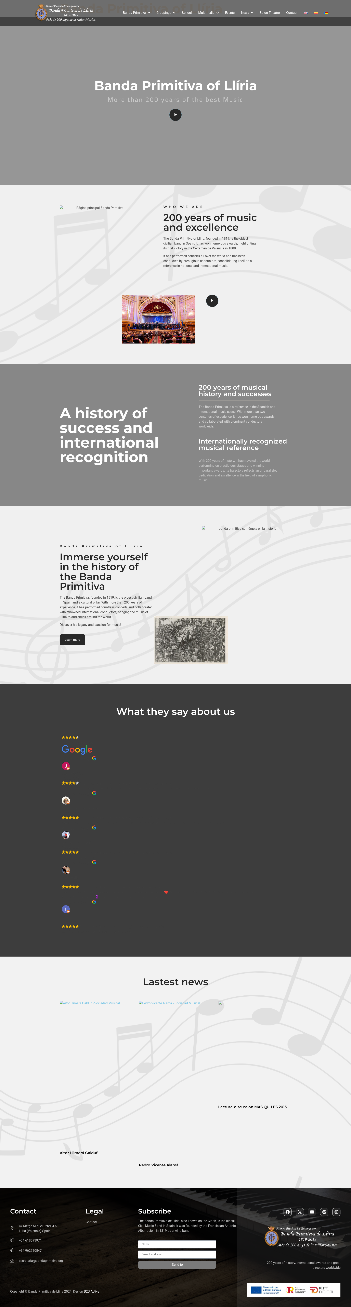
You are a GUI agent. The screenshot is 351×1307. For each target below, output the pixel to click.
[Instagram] (336, 1212)
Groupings (163, 13)
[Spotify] (324, 1212)
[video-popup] (175, 115)
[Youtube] (312, 1212)
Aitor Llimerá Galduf (79, 1153)
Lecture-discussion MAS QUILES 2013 (252, 1107)
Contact (291, 13)
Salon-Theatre (270, 13)
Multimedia (206, 13)
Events (230, 13)
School (187, 13)
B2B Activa (92, 1291)
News (245, 13)
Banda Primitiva (134, 13)
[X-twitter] (300, 1212)
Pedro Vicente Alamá (159, 1165)
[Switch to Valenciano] (326, 12)
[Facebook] (288, 1212)
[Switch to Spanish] (316, 12)
